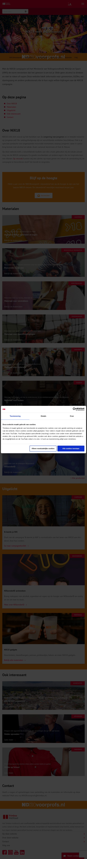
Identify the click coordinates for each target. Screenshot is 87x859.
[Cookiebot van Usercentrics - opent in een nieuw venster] (74, 409)
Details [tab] (43, 416)
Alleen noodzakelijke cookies (43, 448)
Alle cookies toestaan (70, 448)
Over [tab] (72, 416)
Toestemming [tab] (15, 416)
